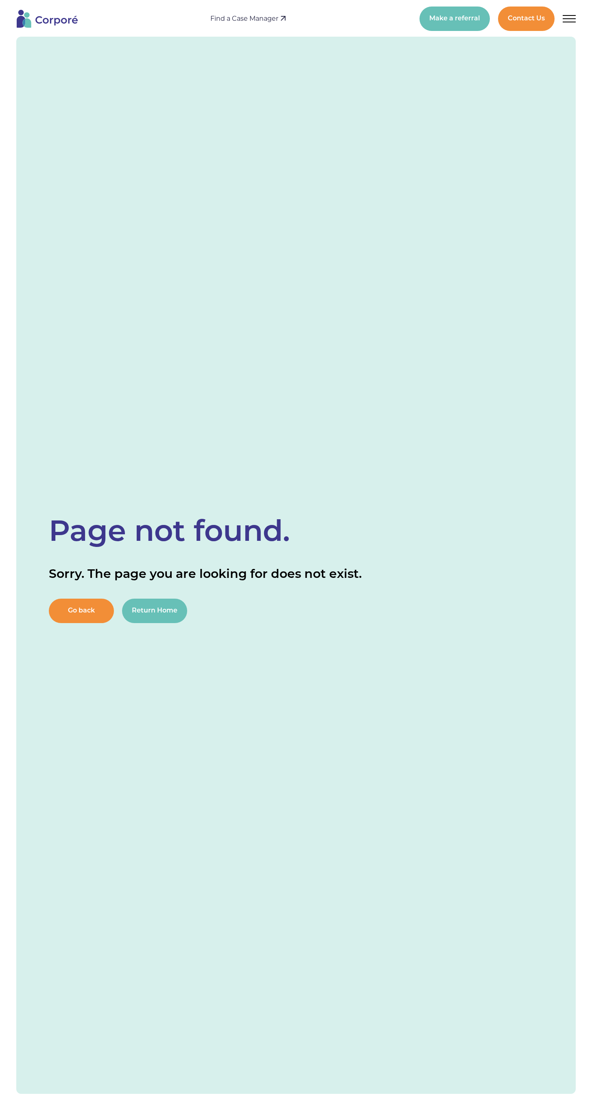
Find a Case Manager (245, 18)
